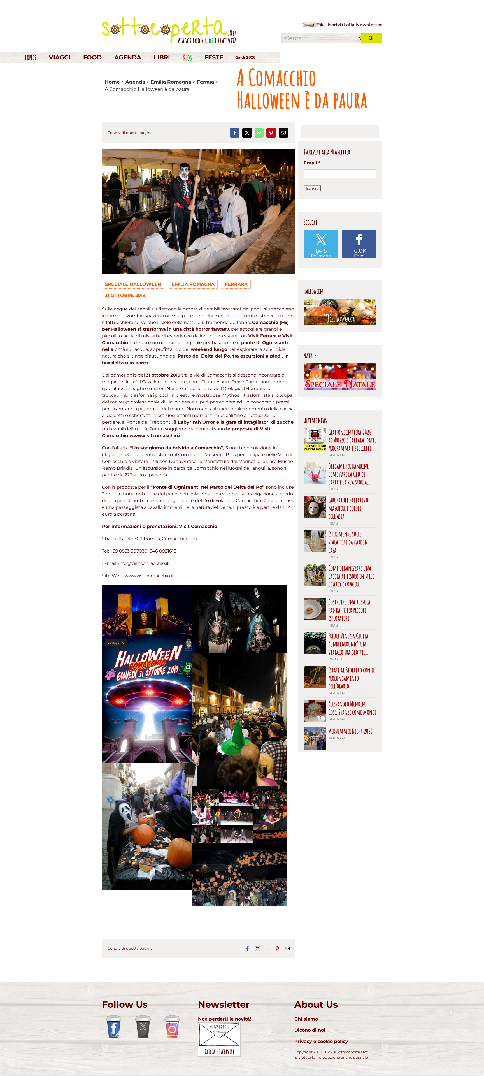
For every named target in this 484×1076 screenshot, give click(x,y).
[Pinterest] (271, 133)
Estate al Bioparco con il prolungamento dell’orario (351, 678)
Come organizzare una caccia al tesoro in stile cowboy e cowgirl (351, 576)
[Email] (283, 133)
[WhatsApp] (259, 133)
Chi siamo (306, 1019)
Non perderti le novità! (224, 1019)
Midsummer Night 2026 (350, 731)
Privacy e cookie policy (321, 1041)
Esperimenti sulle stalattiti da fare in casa (348, 542)
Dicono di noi (309, 1030)
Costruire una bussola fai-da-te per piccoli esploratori (349, 610)
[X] (247, 133)
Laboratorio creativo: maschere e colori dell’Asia (348, 508)
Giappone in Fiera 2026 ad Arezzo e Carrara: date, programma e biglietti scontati (352, 440)
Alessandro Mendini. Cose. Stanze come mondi (352, 708)
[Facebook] (235, 133)
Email (312, 163)
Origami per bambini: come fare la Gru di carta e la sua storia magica (349, 474)
